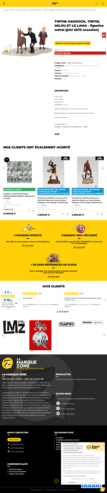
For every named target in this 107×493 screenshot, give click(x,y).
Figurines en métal (22, 10)
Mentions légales (15, 469)
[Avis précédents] (19, 299)
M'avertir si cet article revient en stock (73, 43)
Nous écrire (14, 440)
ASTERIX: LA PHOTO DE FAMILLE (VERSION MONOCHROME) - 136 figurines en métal (18, 196)
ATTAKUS (44, 205)
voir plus (72, 300)
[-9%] (19, 172)
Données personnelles (17, 472)
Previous (4, 168)
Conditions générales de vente (68, 440)
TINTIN (12, 10)
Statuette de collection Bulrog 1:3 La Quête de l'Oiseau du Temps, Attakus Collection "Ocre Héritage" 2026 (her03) (87, 200)
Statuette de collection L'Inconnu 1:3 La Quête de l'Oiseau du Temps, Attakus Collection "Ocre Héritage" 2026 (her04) (53, 200)
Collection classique (35, 10)
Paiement (60, 444)
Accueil (5, 10)
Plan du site (60, 449)
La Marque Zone (68, 404)
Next (103, 168)
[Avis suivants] (105, 299)
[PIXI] (104, 35)
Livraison (59, 442)
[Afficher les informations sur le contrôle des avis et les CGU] (16, 303)
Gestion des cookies (16, 474)
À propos (59, 438)
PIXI (64, 79)
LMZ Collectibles (68, 409)
